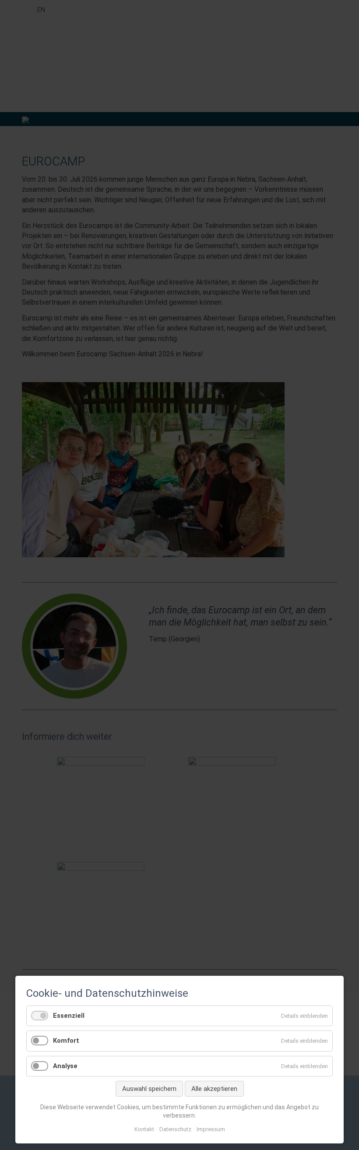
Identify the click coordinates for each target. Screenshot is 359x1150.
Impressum (211, 1129)
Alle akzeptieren (214, 1089)
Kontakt (144, 1129)
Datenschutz (175, 1129)
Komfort (66, 1040)
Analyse (65, 1066)
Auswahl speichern (149, 1089)
